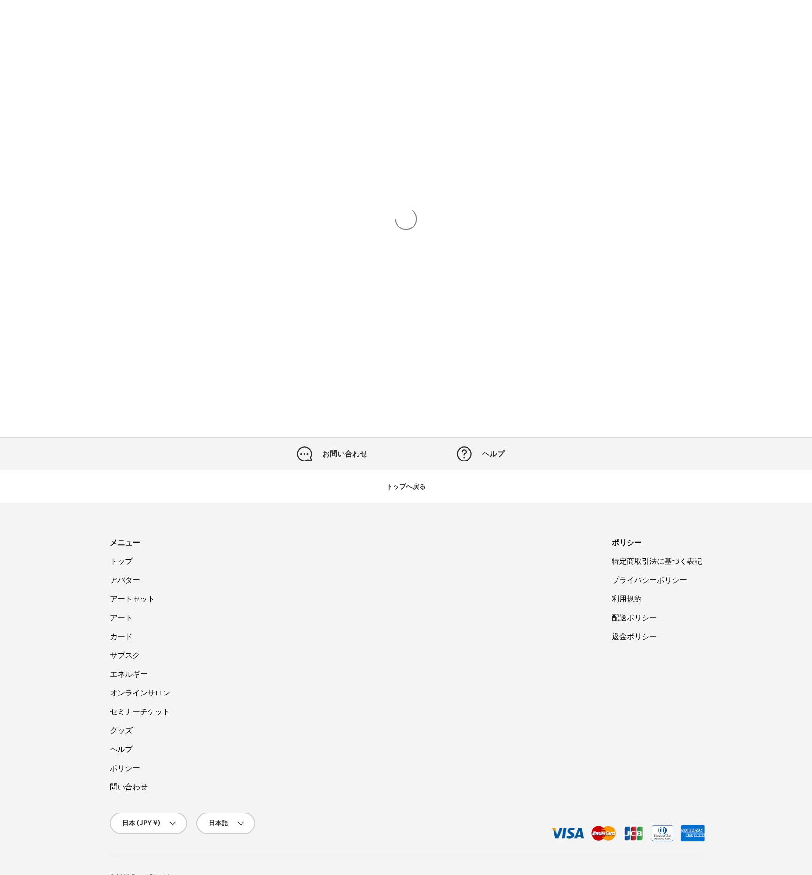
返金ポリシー (634, 636)
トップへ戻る (406, 486)
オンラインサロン (140, 693)
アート (121, 618)
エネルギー (129, 674)
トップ (121, 561)
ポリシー (125, 768)
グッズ (121, 730)
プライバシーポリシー (649, 580)
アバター (125, 580)
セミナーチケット (140, 712)
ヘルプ (121, 749)
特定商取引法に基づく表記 (657, 561)
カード (121, 636)
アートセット (132, 599)
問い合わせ (129, 787)
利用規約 (627, 599)
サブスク (125, 655)
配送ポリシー (634, 618)
